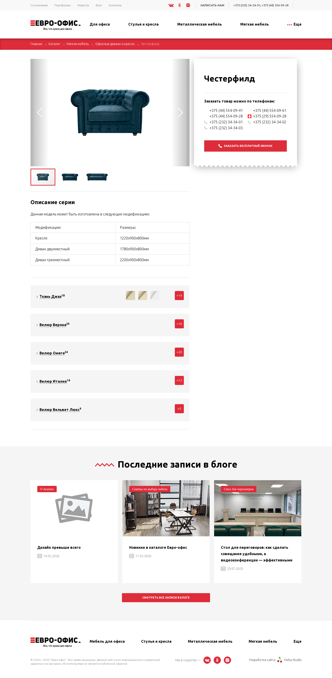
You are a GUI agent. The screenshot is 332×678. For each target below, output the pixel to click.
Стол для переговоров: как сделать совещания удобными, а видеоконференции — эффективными (256, 553)
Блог (99, 5)
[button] (185, 63)
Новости (83, 5)
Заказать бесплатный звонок (248, 145)
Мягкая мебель (78, 44)
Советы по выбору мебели (149, 489)
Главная (36, 44)
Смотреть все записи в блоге (166, 597)
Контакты (115, 5)
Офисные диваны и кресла (114, 44)
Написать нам (212, 5)
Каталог (54, 44)
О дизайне (47, 489)
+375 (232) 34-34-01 (246, 5)
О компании (39, 5)
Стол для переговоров (238, 489)
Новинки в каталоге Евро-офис (158, 547)
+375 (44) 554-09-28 (275, 5)
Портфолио (62, 5)
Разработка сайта (262, 660)
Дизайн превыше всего (59, 547)
